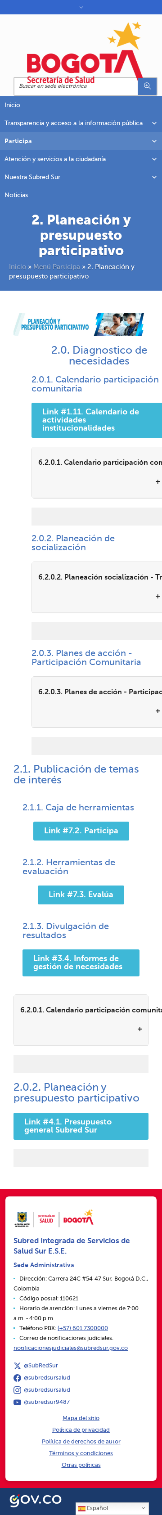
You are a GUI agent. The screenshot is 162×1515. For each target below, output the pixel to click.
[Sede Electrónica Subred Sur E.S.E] (85, 52)
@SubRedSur (41, 1366)
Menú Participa (56, 267)
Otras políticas (81, 1465)
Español (97, 1508)
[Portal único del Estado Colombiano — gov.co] (35, 1500)
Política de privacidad (81, 1430)
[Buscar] (147, 86)
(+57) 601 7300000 (83, 1328)
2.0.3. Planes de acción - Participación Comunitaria (86, 658)
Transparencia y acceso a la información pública (73, 123)
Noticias (16, 195)
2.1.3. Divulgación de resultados (65, 931)
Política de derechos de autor (81, 1442)
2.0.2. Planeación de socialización (73, 544)
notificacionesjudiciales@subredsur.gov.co (71, 1348)
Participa (18, 141)
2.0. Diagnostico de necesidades (99, 356)
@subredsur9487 (47, 1402)
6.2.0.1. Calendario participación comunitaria (84, 1010)
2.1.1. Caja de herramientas (78, 808)
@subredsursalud (47, 1378)
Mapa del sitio (81, 1418)
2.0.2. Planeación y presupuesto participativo (77, 1093)
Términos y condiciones (81, 1454)
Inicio (12, 105)
